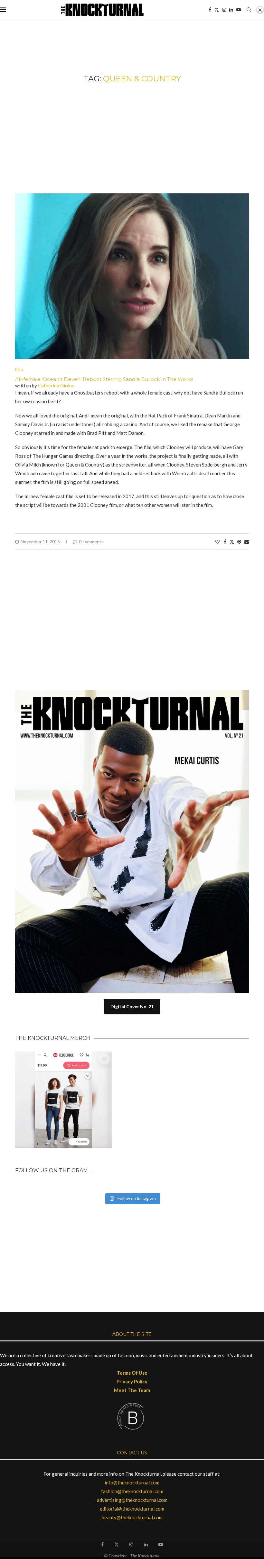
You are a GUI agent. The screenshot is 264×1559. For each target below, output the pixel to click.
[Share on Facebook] (225, 541)
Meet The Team (132, 1390)
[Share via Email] (246, 541)
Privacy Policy (132, 1381)
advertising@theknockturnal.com (132, 1500)
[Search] (249, 9)
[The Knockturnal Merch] (63, 1054)
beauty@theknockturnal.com (132, 1517)
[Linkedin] (231, 9)
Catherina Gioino (56, 385)
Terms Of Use (132, 1373)
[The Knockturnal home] (132, 1235)
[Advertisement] (132, 138)
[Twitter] (216, 9)
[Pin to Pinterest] (239, 541)
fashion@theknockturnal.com (132, 1491)
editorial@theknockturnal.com (132, 1509)
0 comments (91, 541)
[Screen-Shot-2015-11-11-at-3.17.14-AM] (132, 196)
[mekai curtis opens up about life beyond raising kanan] (135, 693)
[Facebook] (210, 9)
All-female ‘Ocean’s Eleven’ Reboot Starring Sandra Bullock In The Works (104, 379)
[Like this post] (217, 541)
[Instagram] (224, 9)
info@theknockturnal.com (132, 1482)
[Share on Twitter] (232, 541)
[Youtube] (238, 9)
